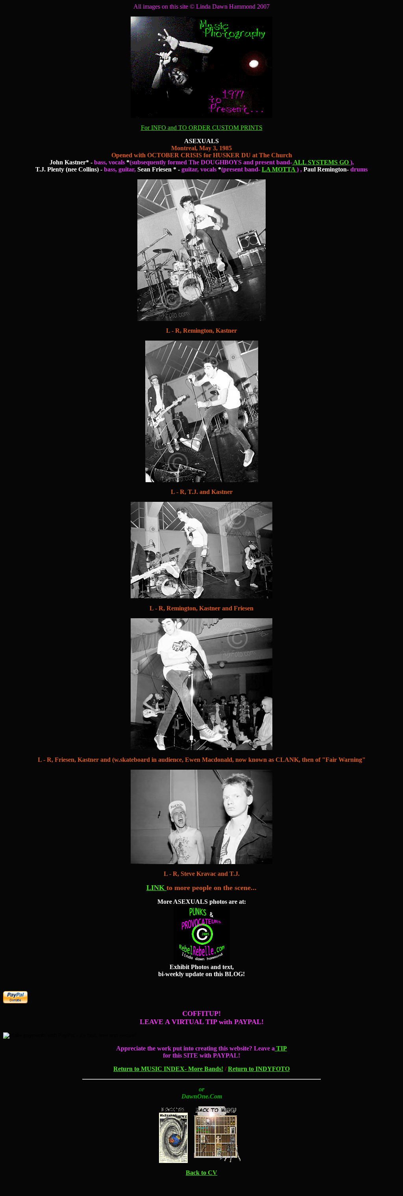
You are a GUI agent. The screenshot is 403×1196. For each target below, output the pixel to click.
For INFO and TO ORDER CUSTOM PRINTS (202, 127)
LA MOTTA (279, 169)
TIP (281, 1048)
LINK (156, 888)
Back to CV (201, 1172)
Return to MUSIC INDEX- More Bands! (168, 1068)
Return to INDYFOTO (259, 1068)
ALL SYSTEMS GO (321, 162)
